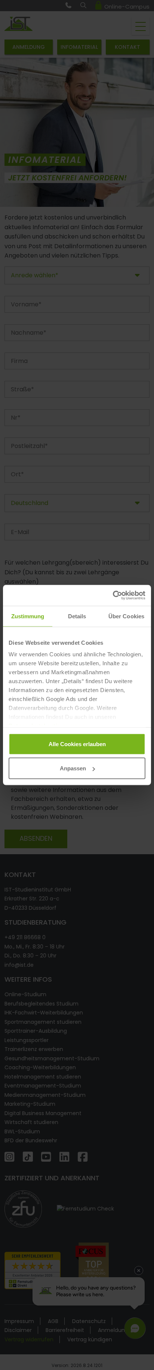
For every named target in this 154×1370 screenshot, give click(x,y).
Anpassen (73, 768)
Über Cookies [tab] (126, 616)
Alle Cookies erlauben (77, 744)
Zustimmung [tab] (27, 616)
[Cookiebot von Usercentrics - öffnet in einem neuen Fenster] (112, 595)
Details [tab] (77, 616)
